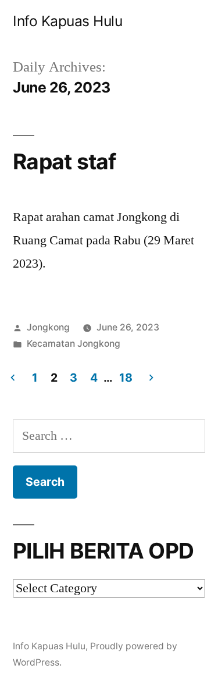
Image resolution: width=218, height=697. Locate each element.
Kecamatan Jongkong (73, 343)
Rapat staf (64, 161)
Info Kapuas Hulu (67, 21)
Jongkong (48, 327)
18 (125, 378)
